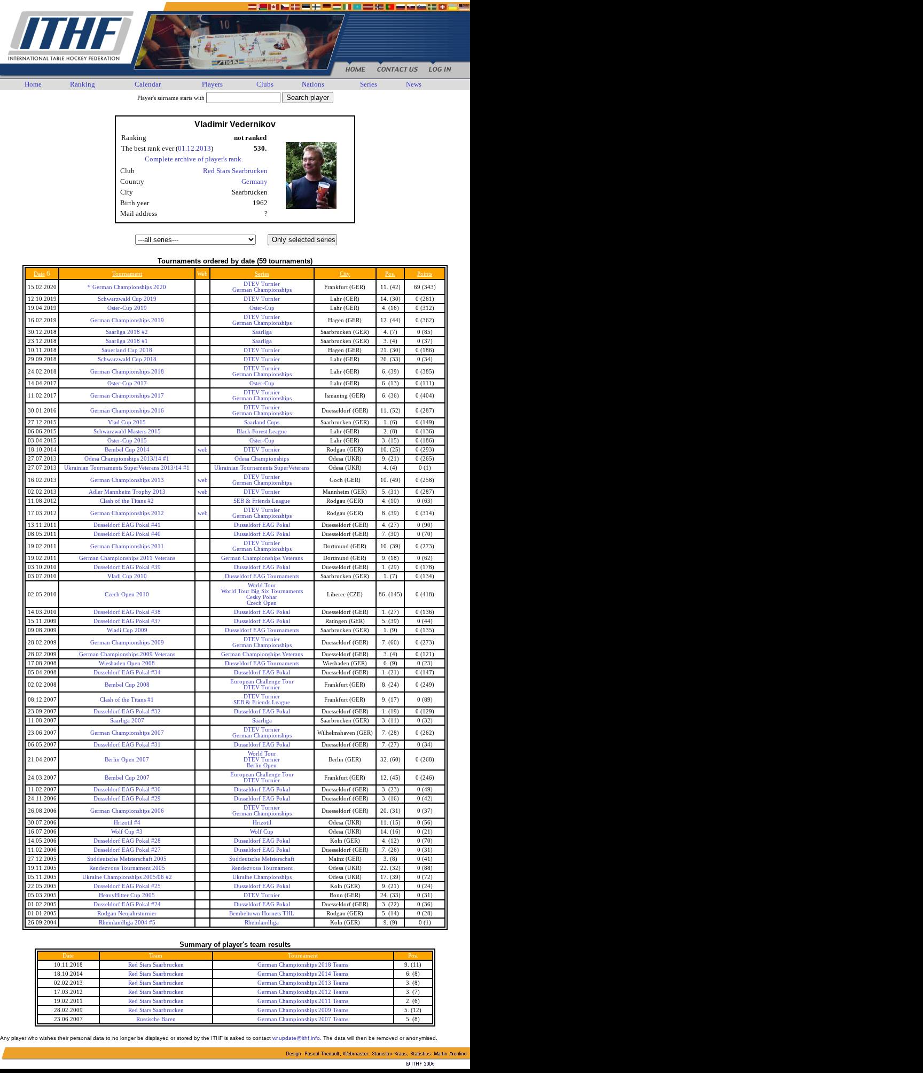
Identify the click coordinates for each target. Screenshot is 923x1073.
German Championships (262, 290)
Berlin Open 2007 (127, 760)
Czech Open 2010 (127, 594)
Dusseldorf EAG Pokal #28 (127, 841)
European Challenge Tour (262, 682)
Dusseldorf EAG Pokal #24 (127, 904)
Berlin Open (262, 765)
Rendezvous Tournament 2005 (127, 868)
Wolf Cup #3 (127, 832)
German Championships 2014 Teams (302, 974)
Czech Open (262, 603)
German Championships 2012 (127, 513)
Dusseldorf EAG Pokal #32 (127, 711)
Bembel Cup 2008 (127, 685)
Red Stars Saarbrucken (235, 171)
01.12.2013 (194, 148)
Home (33, 84)
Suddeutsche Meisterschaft (261, 859)
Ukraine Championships (262, 877)
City (345, 274)
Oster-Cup (262, 308)
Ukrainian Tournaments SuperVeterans (261, 468)
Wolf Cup (261, 832)
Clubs (264, 84)
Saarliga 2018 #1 (127, 341)
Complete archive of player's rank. (194, 159)
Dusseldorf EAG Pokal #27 (127, 850)
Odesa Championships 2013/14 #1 (126, 459)
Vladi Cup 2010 (127, 576)
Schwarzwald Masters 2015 (127, 431)
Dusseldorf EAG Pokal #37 (127, 621)
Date (39, 274)
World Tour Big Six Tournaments (262, 591)
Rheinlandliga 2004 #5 (127, 923)
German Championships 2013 (127, 480)
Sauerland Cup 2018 (126, 350)
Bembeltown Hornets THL (261, 913)
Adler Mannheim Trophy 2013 (127, 492)
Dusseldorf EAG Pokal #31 (127, 745)
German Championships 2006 (127, 811)
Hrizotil (262, 823)
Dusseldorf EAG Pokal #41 (127, 525)
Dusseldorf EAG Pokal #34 (127, 672)
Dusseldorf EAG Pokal (262, 525)
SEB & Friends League (261, 501)
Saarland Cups (261, 422)
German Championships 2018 (127, 372)
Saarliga (262, 332)
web (203, 450)
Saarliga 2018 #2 (127, 332)
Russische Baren (156, 1019)
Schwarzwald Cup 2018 (127, 359)
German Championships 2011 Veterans (127, 558)
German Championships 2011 (127, 546)
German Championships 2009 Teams (302, 1010)
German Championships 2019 (127, 320)
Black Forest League (262, 431)
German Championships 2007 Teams (302, 1019)
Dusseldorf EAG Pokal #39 (127, 567)
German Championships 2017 (127, 396)
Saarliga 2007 (127, 721)
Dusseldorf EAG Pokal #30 (127, 789)
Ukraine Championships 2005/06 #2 (127, 877)
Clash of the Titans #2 (127, 501)
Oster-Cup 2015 (127, 441)
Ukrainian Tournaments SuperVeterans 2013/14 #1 (127, 468)
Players (212, 84)
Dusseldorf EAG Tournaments (262, 576)
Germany (254, 181)
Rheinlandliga (262, 923)
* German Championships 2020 (127, 287)
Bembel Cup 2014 (127, 450)
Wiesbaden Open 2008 (127, 663)
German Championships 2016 (127, 411)
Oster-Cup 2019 (127, 308)
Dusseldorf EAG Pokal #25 (127, 886)
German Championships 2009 (127, 643)
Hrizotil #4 (127, 823)
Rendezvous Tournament (262, 868)
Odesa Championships (261, 459)
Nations (313, 84)
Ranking (82, 84)
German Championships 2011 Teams (302, 1001)
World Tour (262, 585)
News (413, 84)
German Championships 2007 (127, 733)
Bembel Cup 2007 (127, 778)
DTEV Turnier (262, 284)
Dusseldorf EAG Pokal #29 (127, 799)
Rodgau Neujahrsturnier (127, 913)
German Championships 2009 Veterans (127, 654)
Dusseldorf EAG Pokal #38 (127, 612)
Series (368, 84)
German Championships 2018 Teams (302, 965)
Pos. (390, 274)
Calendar (148, 84)
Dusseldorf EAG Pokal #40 (127, 534)
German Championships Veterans (262, 558)
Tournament (127, 274)
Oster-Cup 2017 (127, 383)
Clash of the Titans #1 (127, 700)
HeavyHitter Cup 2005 (127, 895)
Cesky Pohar (261, 597)
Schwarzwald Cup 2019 (127, 299)
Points (424, 274)
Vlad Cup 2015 (127, 422)
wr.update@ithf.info (296, 1038)
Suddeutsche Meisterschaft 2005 (127, 859)
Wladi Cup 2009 (127, 630)
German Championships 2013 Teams (302, 983)
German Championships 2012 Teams (302, 992)
